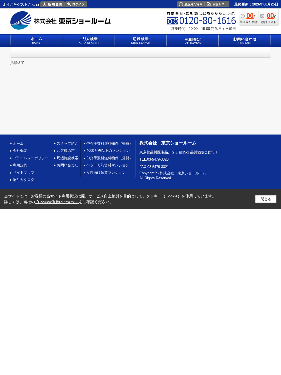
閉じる (266, 199)
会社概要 (20, 151)
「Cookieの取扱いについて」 (57, 202)
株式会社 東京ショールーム (167, 143)
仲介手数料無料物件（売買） (109, 143)
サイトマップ (23, 172)
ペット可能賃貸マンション (107, 165)
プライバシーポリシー (31, 158)
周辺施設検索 (67, 158)
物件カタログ (23, 180)
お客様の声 (66, 151)
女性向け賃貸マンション (106, 172)
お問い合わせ (67, 165)
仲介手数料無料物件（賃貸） (109, 158)
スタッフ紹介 (67, 143)
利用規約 (20, 165)
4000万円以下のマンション (108, 151)
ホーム (18, 143)
